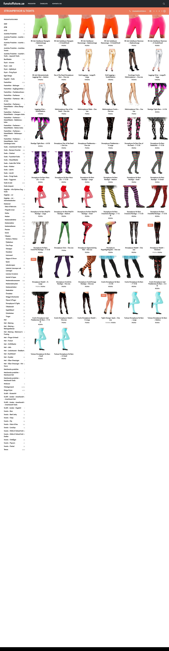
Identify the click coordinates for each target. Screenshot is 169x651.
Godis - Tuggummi (10, 180)
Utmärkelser (10, 313)
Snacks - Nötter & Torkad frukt (13, 431)
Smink (7, 233)
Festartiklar (7, 82)
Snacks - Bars (8, 411)
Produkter (31, 3)
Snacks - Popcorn (9, 443)
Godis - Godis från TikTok (12, 163)
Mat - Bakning (8, 323)
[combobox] (139, 11)
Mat (5, 320)
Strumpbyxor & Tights (13, 303)
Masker (7, 216)
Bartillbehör (8, 59)
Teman (6, 449)
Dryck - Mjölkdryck (10, 69)
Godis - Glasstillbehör (11, 160)
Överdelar (9, 294)
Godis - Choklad (9, 153)
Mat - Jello (7, 347)
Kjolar (8, 262)
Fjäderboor (9, 242)
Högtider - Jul (8, 195)
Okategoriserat (9, 387)
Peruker (7, 229)
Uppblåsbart (10, 310)
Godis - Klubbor (9, 166)
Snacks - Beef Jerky (10, 414)
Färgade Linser (10, 210)
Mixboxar (7, 384)
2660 (5, 24)
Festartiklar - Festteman (12, 95)
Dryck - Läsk (8, 66)
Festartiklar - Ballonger (11, 85)
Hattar (7, 213)
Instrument (9, 255)
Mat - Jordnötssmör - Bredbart (14, 351)
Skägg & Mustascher (12, 297)
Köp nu (40, 35)
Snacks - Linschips (10, 427)
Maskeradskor (9, 223)
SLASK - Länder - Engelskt (12, 408)
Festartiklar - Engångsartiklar (13, 89)
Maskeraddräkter (10, 220)
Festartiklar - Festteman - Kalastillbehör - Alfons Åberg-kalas (14, 106)
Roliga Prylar (8, 390)
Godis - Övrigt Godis (10, 176)
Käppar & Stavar (11, 258)
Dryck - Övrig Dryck (10, 72)
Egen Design (8, 76)
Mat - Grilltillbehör (10, 344)
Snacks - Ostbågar (10, 440)
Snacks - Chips (8, 418)
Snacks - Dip (8, 421)
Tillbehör (8, 236)
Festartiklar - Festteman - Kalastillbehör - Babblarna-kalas (13, 120)
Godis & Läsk (8, 183)
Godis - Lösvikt (9, 173)
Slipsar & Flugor (11, 300)
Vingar (8, 316)
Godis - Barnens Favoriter (12, 150)
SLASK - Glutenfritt (10, 393)
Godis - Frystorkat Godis (12, 157)
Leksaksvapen (10, 265)
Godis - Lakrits (8, 170)
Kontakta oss (57, 3)
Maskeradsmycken (12, 284)
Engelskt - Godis (9, 79)
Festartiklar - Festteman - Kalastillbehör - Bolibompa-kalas (13, 133)
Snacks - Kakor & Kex (11, 424)
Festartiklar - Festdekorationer (14, 92)
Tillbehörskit (10, 307)
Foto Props (9, 245)
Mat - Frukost (8, 341)
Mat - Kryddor (8, 357)
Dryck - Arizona (9, 62)
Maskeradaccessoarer (13, 280)
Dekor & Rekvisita (10, 207)
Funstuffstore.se (14, 3)
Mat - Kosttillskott (10, 354)
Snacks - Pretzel (9, 446)
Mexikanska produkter (11, 369)
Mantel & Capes (11, 277)
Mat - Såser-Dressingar (11, 360)
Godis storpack (8, 186)
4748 (5, 27)
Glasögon (9, 249)
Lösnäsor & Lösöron (12, 274)
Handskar (9, 252)
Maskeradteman (10, 226)
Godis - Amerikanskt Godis (12, 147)
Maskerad (7, 204)
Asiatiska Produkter (10, 34)
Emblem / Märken (11, 239)
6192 (5, 30)
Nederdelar (9, 290)
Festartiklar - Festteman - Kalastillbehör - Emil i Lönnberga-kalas (12, 141)
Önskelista (44, 3)
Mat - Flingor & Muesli (11, 337)
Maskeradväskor (11, 287)
